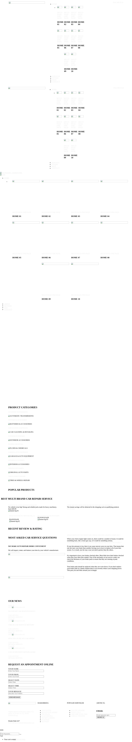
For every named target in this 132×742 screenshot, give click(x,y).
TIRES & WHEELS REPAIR (16, 476)
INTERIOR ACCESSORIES (16, 460)
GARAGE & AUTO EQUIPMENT (18, 452)
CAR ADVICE (13, 615)
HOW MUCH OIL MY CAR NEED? (21, 638)
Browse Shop (20, 739)
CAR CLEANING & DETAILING (18, 428)
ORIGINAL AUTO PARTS (16, 468)
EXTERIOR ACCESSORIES (16, 436)
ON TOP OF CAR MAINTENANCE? (21, 611)
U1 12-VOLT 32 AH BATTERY (49, 516)
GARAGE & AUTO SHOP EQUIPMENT (22, 505)
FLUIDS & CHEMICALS (15, 444)
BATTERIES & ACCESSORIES (17, 420)
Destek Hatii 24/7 (14, 721)
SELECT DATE (13, 680)
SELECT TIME (13, 686)
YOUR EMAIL (13, 674)
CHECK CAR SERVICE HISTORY (21, 625)
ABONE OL (100, 717)
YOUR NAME (13, 669)
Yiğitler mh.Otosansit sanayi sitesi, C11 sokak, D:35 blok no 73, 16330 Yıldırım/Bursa (21, 713)
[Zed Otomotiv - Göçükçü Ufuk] (11, 173)
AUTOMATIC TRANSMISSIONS (18, 412)
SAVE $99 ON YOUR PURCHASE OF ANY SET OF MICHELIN (90, 505)
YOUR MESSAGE (14, 691)
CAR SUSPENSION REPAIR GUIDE (22, 652)
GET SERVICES (14, 552)
